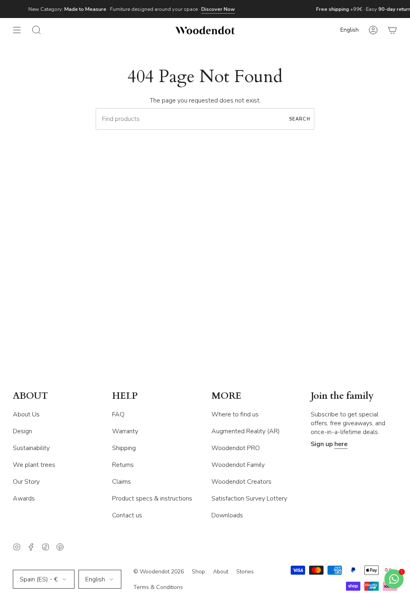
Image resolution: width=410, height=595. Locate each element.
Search (299, 119)
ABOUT (30, 396)
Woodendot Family (238, 464)
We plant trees (34, 464)
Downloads (227, 515)
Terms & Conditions (158, 587)
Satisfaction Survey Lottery (249, 498)
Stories (245, 571)
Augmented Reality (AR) (245, 431)
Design (22, 431)
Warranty (125, 431)
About (220, 571)
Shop (198, 571)
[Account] (373, 30)
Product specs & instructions (152, 498)
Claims (121, 481)
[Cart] (392, 30)
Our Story (26, 481)
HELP (125, 396)
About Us (26, 414)
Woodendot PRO (235, 448)
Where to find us (235, 414)
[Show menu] (17, 30)
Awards (24, 498)
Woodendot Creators (241, 481)
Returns (123, 464)
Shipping (124, 448)
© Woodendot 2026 (158, 571)
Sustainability (31, 448)
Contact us (127, 515)
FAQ (118, 414)
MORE (226, 396)
